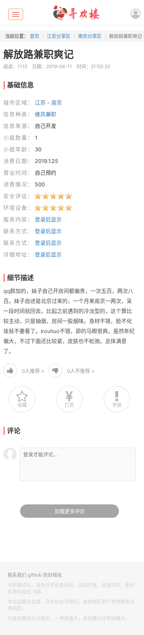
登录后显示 (48, 219)
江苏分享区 (58, 36)
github (35, 575)
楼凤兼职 (45, 114)
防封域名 (52, 575)
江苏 (40, 102)
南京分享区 (89, 36)
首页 (34, 36)
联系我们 (17, 575)
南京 (56, 102)
